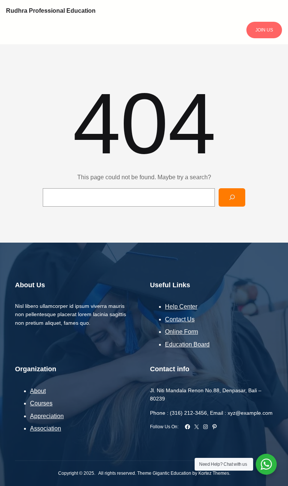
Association (45, 428)
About (38, 391)
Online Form (181, 331)
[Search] (232, 197)
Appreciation (47, 416)
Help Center (181, 306)
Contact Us (180, 319)
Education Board (187, 344)
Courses (41, 403)
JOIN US (264, 30)
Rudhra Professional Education (51, 11)
